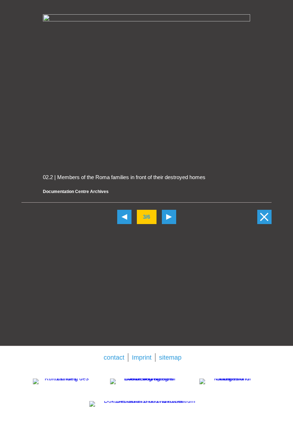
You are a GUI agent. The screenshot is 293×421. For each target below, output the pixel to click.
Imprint (142, 357)
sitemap (170, 357)
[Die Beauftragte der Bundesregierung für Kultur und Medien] (147, 389)
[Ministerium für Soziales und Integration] (229, 388)
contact (114, 357)
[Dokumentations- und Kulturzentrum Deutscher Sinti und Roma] (146, 409)
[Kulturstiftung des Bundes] (63, 389)
